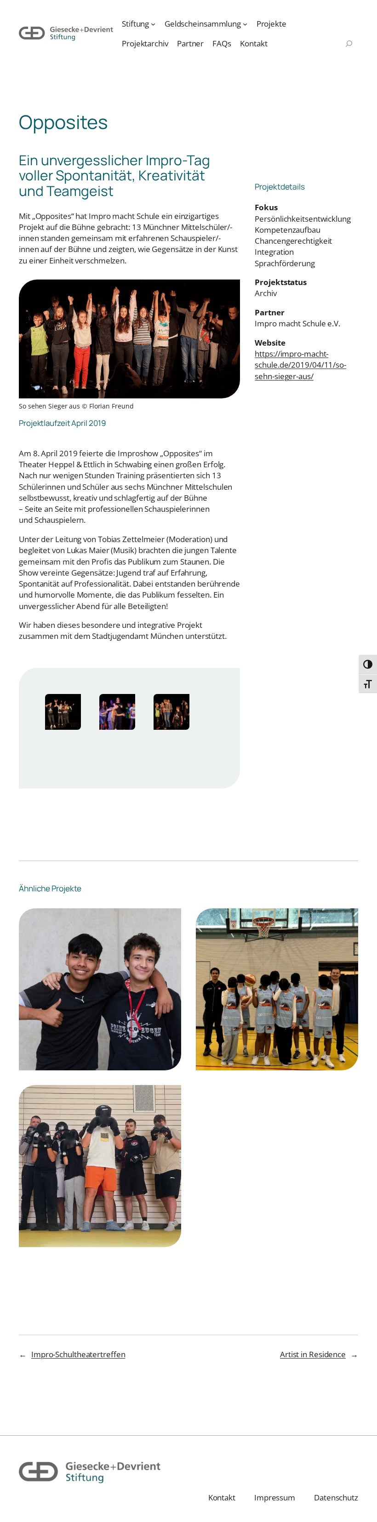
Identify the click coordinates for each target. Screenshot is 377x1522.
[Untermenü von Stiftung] (153, 24)
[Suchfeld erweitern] (349, 44)
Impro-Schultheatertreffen (78, 1354)
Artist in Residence (313, 1354)
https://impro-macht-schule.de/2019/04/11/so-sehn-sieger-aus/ (300, 364)
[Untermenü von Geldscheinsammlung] (245, 24)
